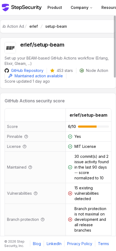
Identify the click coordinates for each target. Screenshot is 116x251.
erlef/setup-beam (88, 115)
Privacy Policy (79, 243)
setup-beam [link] (56, 26)
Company (79, 7)
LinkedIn (54, 243)
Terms (103, 243)
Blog (37, 243)
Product (54, 7)
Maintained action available (39, 76)
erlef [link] (33, 26)
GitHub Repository (27, 70)
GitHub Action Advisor (13, 26)
